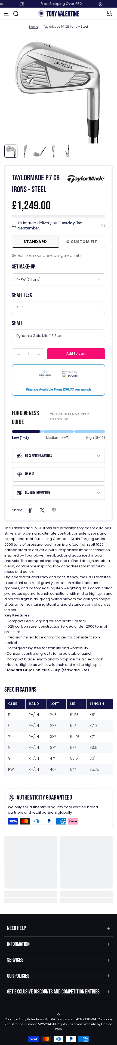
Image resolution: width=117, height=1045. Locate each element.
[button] (16, 13)
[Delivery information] (103, 226)
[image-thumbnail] (10, 151)
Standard (35, 241)
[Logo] (58, 13)
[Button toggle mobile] (7, 13)
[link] (30, 510)
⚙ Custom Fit (81, 241)
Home (33, 26)
